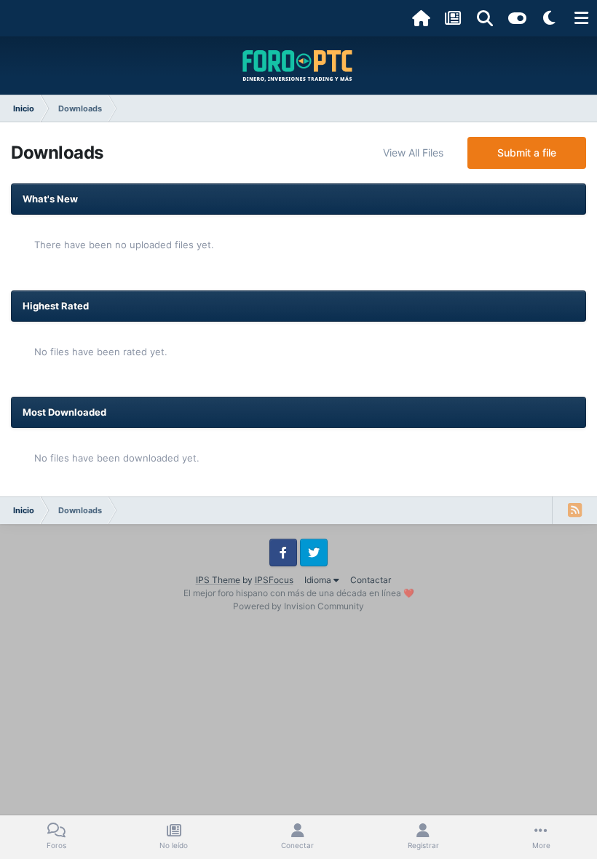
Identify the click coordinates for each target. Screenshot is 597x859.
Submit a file (526, 152)
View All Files (413, 152)
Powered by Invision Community (298, 606)
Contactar (370, 579)
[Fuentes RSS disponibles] (574, 510)
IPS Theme (218, 579)
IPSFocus (274, 579)
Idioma (318, 579)
